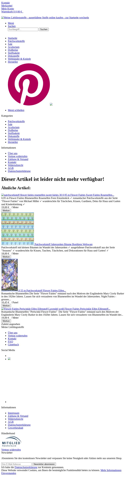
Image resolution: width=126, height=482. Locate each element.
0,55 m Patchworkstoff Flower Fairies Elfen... (42, 290)
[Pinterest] (9, 359)
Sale (10, 124)
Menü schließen (16, 110)
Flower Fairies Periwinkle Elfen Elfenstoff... (87, 308)
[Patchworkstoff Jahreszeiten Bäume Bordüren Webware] (18, 244)
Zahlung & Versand (18, 159)
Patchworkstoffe (16, 121)
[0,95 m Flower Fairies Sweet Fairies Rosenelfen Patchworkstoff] (32, 195)
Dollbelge (13, 130)
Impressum (13, 413)
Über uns (12, 153)
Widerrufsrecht (15, 165)
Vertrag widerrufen (17, 156)
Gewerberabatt (15, 427)
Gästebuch (13, 344)
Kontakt (12, 162)
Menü (11, 23)
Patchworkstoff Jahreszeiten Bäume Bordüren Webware (64, 244)
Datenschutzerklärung (19, 171)
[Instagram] (29, 401)
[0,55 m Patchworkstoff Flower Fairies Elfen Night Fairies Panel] (10, 290)
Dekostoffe (13, 136)
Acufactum (13, 127)
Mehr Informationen (111, 470)
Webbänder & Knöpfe (19, 139)
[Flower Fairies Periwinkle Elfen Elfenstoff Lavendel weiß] (32, 308)
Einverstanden (8, 473)
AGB (11, 168)
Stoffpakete (14, 133)
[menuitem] (63, 2)
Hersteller (13, 142)
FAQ (10, 341)
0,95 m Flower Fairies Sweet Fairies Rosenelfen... (88, 195)
